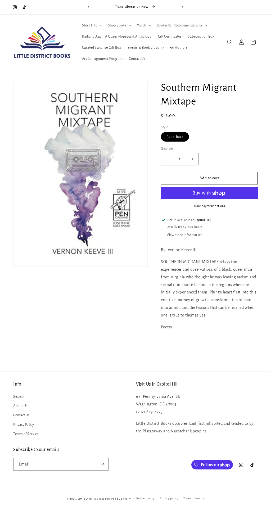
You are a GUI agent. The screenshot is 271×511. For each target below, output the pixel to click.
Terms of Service (26, 434)
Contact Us (21, 415)
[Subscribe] (102, 464)
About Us (20, 406)
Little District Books (91, 498)
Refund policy (145, 498)
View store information (184, 235)
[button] (92, 25)
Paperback (174, 137)
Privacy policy (169, 498)
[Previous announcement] (88, 7)
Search (18, 397)
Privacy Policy (23, 425)
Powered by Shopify (118, 498)
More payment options (209, 205)
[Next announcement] (182, 7)
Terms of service (193, 498)
